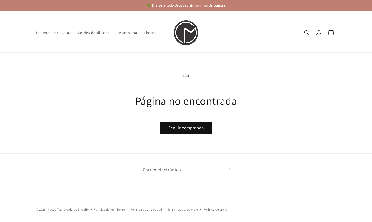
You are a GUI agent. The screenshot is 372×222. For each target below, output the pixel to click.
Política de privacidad (146, 209)
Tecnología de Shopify (73, 209)
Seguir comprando (186, 127)
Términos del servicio (183, 209)
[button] (307, 33)
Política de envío (215, 209)
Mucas (52, 209)
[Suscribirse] (229, 170)
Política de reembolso (109, 209)
